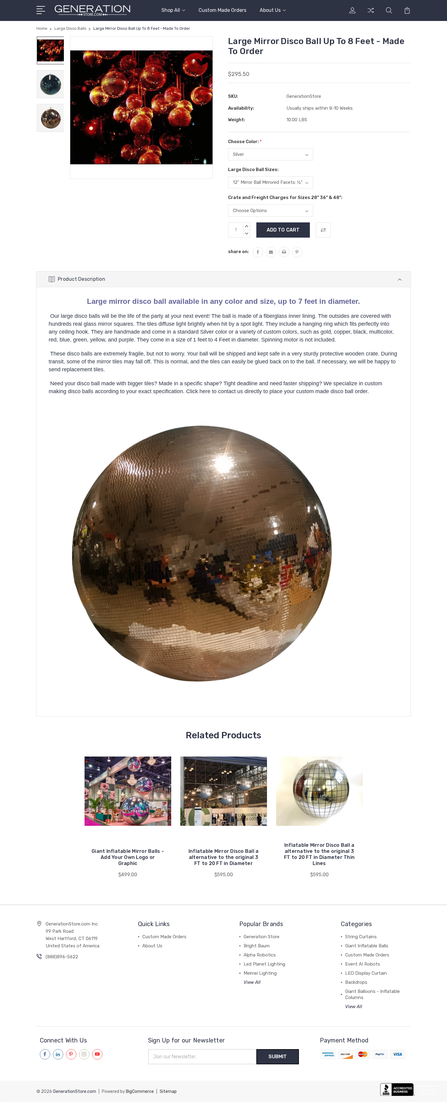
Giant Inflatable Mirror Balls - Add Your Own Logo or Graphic (128, 857)
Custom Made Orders (222, 10)
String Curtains (361, 936)
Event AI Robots (362, 964)
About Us (270, 10)
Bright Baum (257, 946)
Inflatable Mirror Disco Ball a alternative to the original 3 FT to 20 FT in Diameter (224, 857)
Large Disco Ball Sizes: (253, 169)
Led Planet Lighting (264, 964)
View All (252, 982)
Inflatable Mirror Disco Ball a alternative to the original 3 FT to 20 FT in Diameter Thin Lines (319, 854)
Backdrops (356, 982)
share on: (238, 251)
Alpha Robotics (260, 955)
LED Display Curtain (366, 973)
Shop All (170, 10)
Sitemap (168, 1091)
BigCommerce (140, 1091)
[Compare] (370, 14)
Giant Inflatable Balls (366, 946)
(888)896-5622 (62, 957)
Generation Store (261, 936)
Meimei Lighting (260, 973)
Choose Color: (245, 141)
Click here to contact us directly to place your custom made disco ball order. (277, 391)
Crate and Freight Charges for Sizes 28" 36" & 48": (285, 197)
